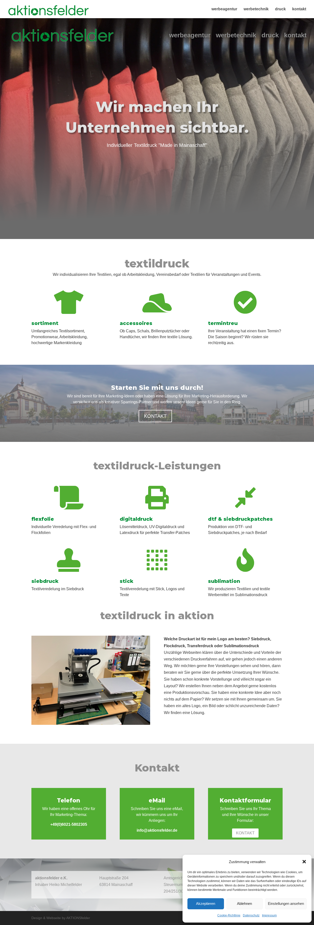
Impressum (269, 915)
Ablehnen (244, 903)
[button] (304, 861)
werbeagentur (224, 9)
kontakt (299, 9)
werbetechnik (256, 9)
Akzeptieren (205, 903)
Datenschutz (251, 915)
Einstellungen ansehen (286, 903)
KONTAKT (155, 416)
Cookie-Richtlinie (228, 915)
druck (280, 9)
